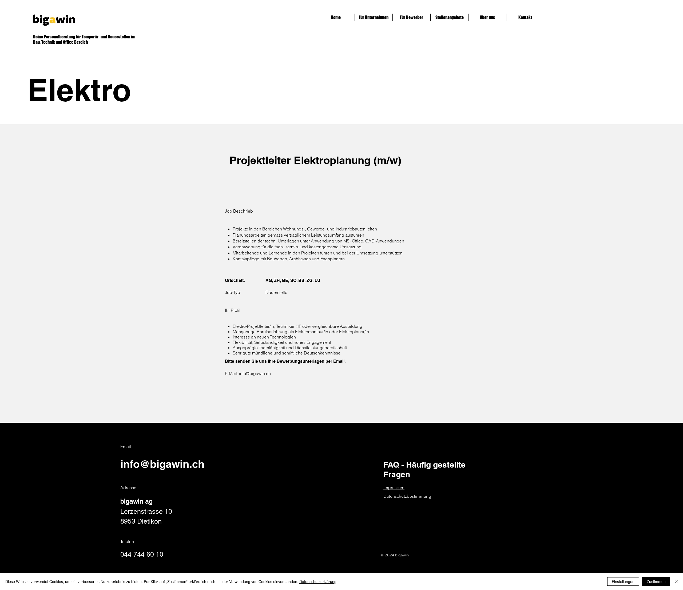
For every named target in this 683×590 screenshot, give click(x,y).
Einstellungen (623, 581)
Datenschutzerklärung (317, 581)
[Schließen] (676, 581)
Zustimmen (656, 581)
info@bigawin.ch (255, 373)
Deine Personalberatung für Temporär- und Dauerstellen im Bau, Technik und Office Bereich (84, 39)
